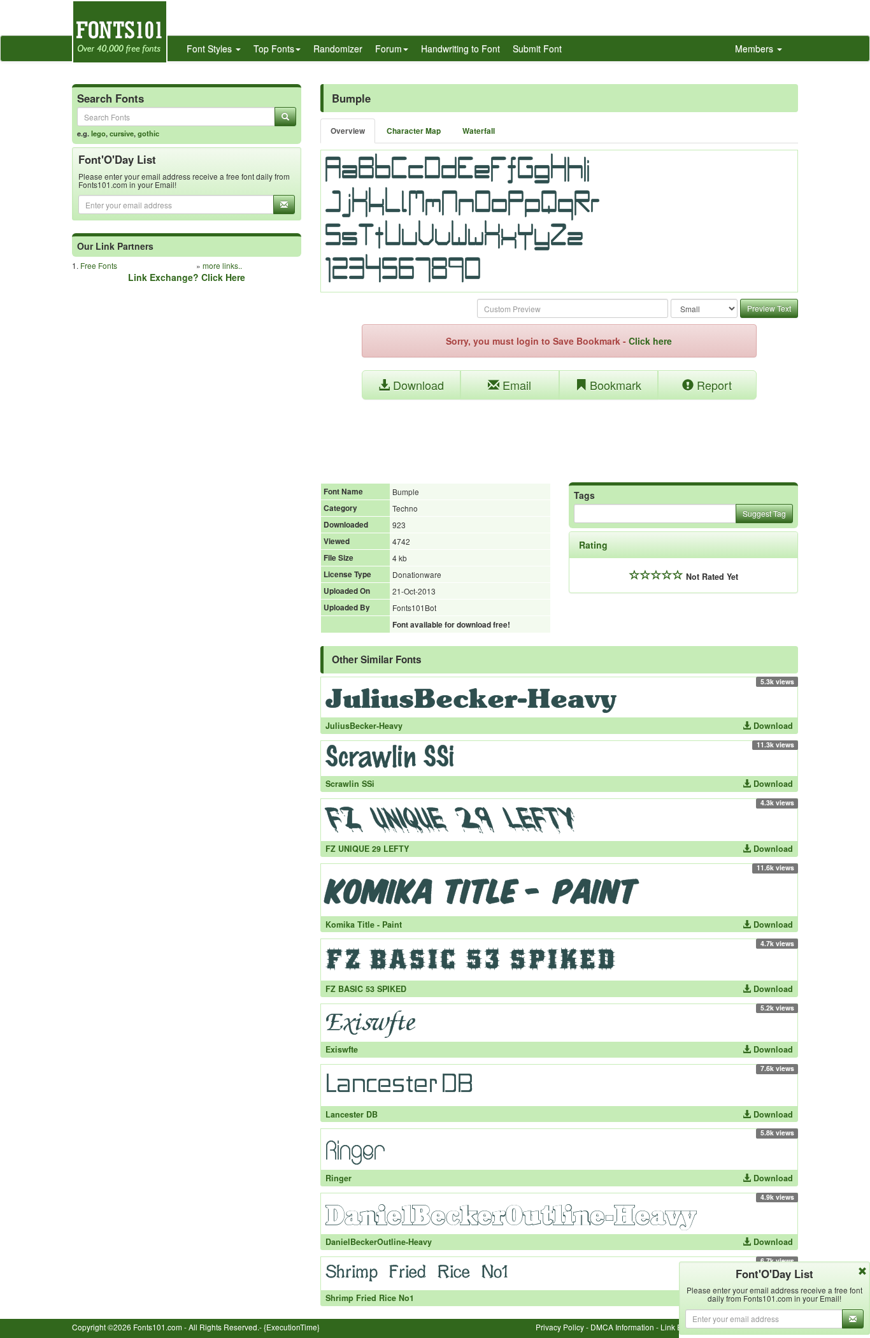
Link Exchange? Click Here (186, 277)
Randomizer (337, 48)
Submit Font (537, 48)
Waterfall (478, 131)
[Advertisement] (559, 434)
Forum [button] (388, 48)
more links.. (222, 265)
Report (713, 385)
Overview (348, 131)
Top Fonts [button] (273, 48)
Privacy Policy (560, 1326)
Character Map (414, 131)
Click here (650, 340)
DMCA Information (622, 1326)
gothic (148, 133)
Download (417, 385)
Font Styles (210, 48)
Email (515, 385)
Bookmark (614, 385)
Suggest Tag (764, 513)
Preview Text (769, 308)
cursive (122, 133)
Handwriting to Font (460, 48)
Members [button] (755, 48)
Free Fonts (98, 265)
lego (98, 133)
